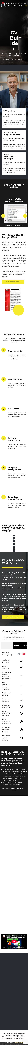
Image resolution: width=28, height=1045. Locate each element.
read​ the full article (13, 282)
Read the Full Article (13, 617)
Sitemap (22, 1042)
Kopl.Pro (17, 1042)
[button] (3, 216)
